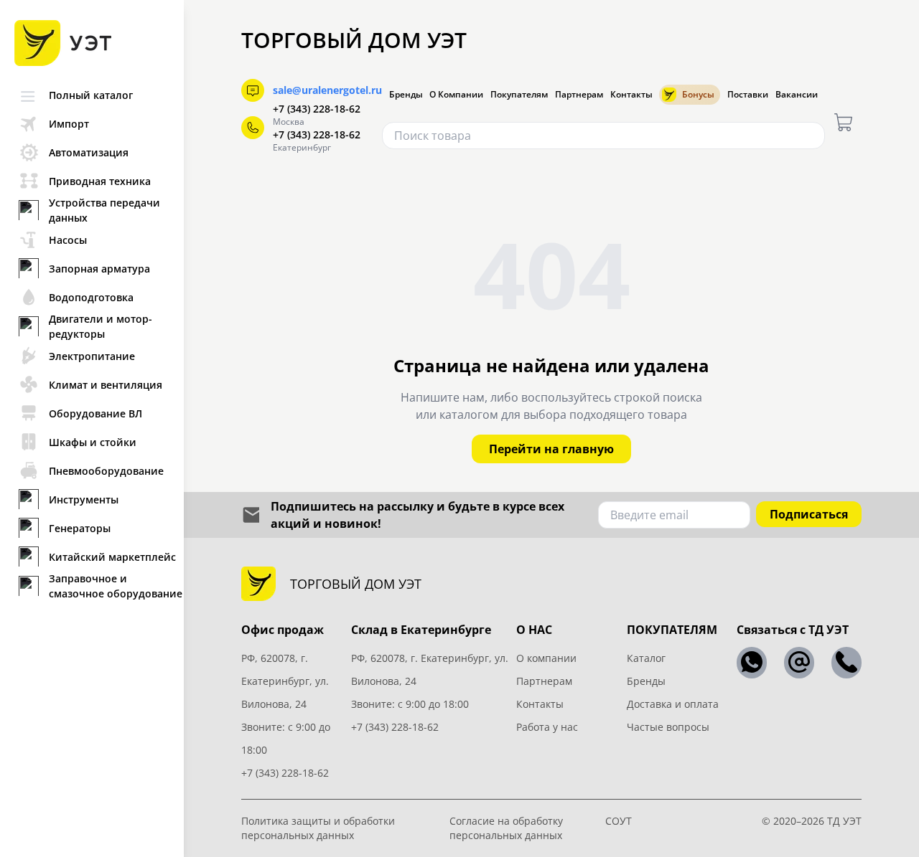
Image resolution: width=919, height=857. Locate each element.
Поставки (747, 94)
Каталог (646, 658)
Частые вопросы (668, 727)
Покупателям (519, 94)
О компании (546, 658)
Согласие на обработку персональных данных (506, 828)
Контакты (631, 94)
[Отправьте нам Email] (799, 662)
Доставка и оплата (673, 704)
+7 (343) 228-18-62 (316, 108)
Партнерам (579, 94)
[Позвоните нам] (846, 662)
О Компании (456, 94)
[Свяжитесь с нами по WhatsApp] (752, 662)
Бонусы (698, 94)
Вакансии (796, 94)
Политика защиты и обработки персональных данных (318, 828)
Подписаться (809, 514)
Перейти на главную (551, 449)
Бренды (406, 94)
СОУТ (618, 821)
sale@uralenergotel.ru (327, 90)
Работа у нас (547, 727)
